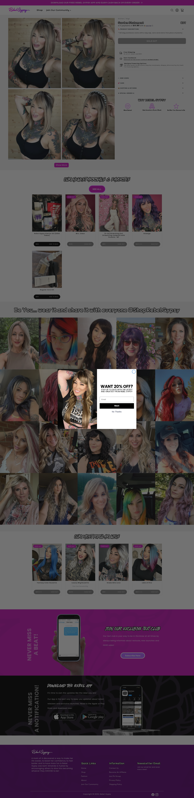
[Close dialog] (134, 371)
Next (116, 406)
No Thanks (117, 411)
